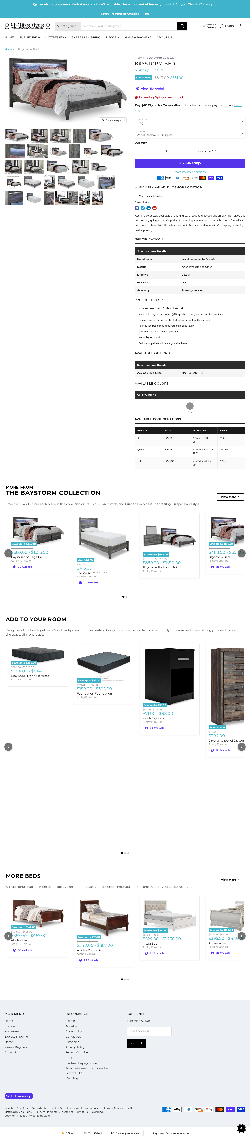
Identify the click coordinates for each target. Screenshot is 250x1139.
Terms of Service (77, 1052)
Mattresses (55, 37)
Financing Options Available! (160, 97)
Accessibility (74, 1031)
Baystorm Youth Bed (92, 573)
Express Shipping (86, 37)
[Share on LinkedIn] (148, 208)
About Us (164, 37)
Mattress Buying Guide (81, 1063)
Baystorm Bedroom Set (160, 567)
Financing (72, 1042)
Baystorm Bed (219, 557)
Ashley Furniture (151, 70)
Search (70, 1020)
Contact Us (73, 1036)
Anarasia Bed (218, 943)
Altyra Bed (150, 943)
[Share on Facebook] (137, 208)
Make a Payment (137, 37)
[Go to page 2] (126, 597)
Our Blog (72, 1078)
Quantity (141, 142)
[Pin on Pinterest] (154, 208)
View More (228, 497)
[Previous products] (8, 553)
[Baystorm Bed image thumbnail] (17, 135)
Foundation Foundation (94, 693)
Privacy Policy (75, 1047)
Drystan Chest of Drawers (227, 740)
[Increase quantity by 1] (166, 151)
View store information (151, 196)
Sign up (136, 1043)
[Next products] (242, 553)
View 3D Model (152, 88)
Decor (111, 37)
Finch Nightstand (156, 718)
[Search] (182, 26)
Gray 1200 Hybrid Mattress (30, 676)
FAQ (69, 1058)
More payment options (190, 171)
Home (9, 37)
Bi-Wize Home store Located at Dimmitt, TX (62, 1111)
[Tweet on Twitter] (143, 208)
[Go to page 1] (123, 597)
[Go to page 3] (128, 853)
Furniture (28, 37)
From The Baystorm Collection (155, 57)
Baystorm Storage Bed (27, 557)
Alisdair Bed (19, 940)
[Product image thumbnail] (40, 135)
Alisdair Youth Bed (90, 950)
